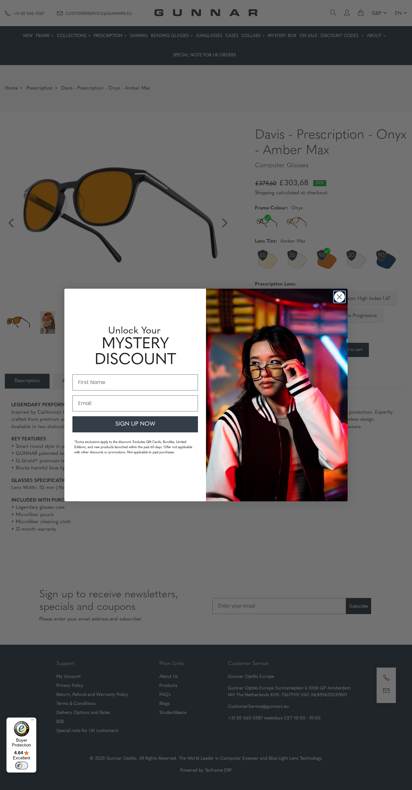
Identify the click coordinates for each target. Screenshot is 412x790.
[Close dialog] (339, 297)
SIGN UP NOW (135, 424)
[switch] (21, 765)
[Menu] (32, 721)
